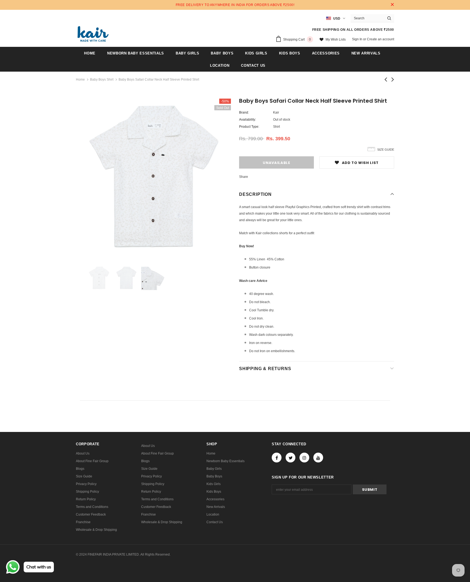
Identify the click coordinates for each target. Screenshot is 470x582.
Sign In (357, 39)
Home (80, 79)
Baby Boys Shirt (101, 79)
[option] (153, 176)
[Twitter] (290, 457)
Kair (276, 112)
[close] (392, 5)
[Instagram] (304, 457)
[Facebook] (277, 457)
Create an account (380, 39)
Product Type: (249, 127)
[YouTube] (318, 457)
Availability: (247, 119)
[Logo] (93, 34)
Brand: (244, 112)
